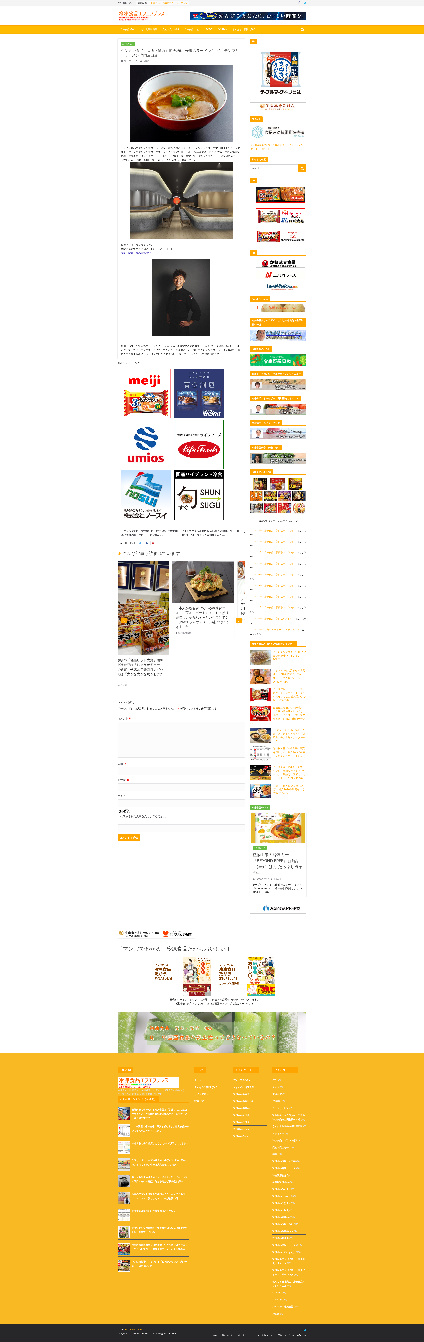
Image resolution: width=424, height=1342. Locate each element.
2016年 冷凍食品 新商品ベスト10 (273, 618)
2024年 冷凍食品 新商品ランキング (274, 530)
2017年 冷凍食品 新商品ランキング (274, 607)
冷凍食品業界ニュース (284, 1245)
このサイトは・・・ (244, 1335)
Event (209, 29)
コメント (125, 718)
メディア (277, 1133)
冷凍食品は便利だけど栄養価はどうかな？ (154, 1210)
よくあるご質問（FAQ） (245, 29)
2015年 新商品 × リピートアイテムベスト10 (278, 629)
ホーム (197, 1080)
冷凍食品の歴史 (241, 1115)
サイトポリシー (202, 1094)
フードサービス (280, 1108)
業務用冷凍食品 (280, 1182)
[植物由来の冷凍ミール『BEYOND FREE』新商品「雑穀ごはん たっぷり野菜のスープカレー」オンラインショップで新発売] (278, 814)
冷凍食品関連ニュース (284, 1168)
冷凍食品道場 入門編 (284, 1161)
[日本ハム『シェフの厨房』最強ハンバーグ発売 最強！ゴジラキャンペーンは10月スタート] (218, 563)
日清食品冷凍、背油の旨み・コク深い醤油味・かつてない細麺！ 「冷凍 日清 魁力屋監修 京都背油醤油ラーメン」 (277, 715)
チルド (275, 1087)
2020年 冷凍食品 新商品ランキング (274, 574)
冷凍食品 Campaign (283, 1252)
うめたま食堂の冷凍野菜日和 (287, 1126)
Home (215, 1335)
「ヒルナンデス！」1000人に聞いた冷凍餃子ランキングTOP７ (289, 655)
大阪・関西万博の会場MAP (136, 253)
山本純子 (147, 61)
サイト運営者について (265, 1335)
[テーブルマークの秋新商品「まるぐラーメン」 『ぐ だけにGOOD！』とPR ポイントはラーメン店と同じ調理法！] (153, 563)
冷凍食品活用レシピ (243, 1101)
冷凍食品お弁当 (241, 1094)
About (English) (299, 1335)
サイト (122, 795)
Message (277, 1299)
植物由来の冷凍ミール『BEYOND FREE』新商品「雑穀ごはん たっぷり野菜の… (278, 863)
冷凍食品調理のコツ (282, 1231)
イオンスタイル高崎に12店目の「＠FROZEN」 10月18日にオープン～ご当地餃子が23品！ (211, 533)
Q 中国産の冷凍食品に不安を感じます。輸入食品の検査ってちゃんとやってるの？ (289, 752)
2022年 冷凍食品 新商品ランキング (274, 552)
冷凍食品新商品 (149, 29)
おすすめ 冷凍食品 (243, 1087)
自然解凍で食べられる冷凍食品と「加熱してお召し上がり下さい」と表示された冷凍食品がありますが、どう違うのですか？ (159, 1113)
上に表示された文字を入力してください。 (143, 816)
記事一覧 (199, 1101)
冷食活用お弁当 (280, 1175)
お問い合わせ (226, 1335)
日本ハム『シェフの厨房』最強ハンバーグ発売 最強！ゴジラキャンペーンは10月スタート (216, 603)
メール (123, 779)
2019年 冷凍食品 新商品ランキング (274, 585)
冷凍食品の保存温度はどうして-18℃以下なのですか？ (160, 1143)
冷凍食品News (128, 29)
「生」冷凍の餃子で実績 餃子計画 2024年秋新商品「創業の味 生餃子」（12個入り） (149, 532)
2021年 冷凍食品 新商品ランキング (274, 563)
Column (222, 29)
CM (274, 1080)
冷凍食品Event (241, 1136)
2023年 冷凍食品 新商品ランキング (274, 541)
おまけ (275, 1313)
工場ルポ (277, 1094)
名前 (122, 763)
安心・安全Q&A (170, 29)
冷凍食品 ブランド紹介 (285, 1140)
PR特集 (276, 1101)
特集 (274, 1154)
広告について (284, 1335)
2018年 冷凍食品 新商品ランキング (274, 596)
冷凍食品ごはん (192, 29)
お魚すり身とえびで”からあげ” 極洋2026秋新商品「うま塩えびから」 (289, 789)
